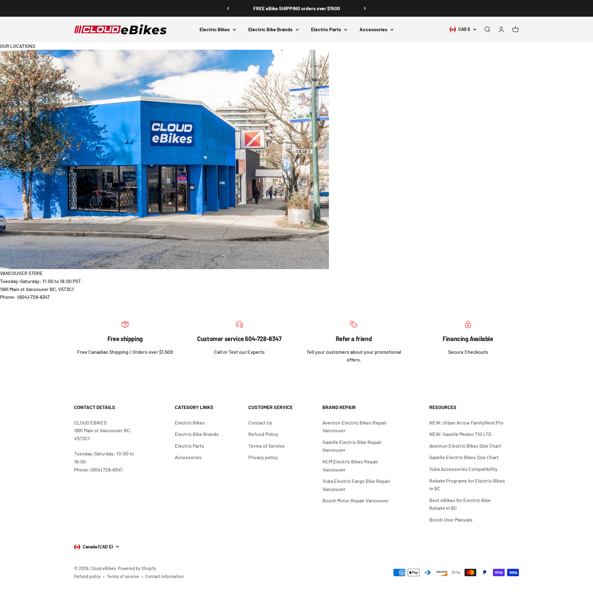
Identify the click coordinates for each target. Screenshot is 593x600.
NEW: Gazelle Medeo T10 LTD (460, 434)
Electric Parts (326, 29)
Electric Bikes (215, 29)
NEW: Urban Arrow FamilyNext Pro (466, 422)
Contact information (164, 576)
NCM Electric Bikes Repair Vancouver (350, 465)
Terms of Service (266, 446)
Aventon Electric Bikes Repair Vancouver (354, 426)
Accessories (373, 29)
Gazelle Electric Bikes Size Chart (464, 457)
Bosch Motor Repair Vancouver (355, 500)
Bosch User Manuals (451, 519)
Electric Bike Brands (270, 29)
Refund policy (87, 576)
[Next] (365, 8)
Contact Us (260, 422)
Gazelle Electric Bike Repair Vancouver (352, 446)
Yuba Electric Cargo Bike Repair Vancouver (356, 485)
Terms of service (123, 576)
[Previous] (228, 8)
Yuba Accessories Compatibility (463, 469)
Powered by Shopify (137, 568)
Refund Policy (263, 434)
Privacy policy (263, 457)
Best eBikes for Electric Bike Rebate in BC (460, 504)
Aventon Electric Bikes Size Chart (465, 446)
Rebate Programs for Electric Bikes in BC (467, 485)
